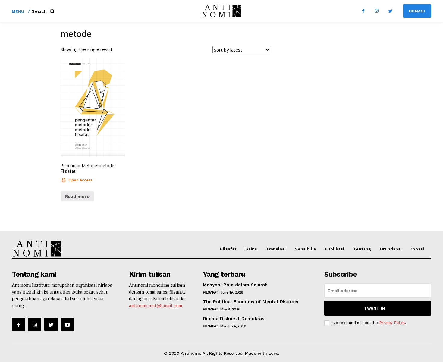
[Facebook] (363, 11)
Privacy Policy (392, 322)
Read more (77, 196)
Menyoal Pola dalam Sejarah (235, 285)
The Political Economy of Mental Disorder (251, 301)
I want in (375, 308)
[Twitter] (390, 11)
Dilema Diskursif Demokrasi (234, 318)
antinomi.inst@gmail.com (155, 305)
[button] (44, 11)
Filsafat (210, 292)
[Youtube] (67, 324)
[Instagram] (377, 11)
